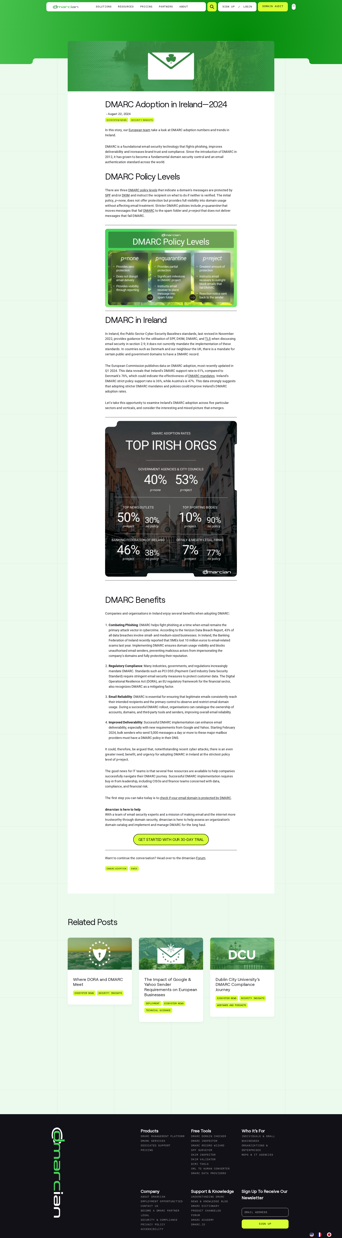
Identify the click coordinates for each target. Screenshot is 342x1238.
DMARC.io (198, 1225)
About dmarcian (153, 1197)
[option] (320, 1234)
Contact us (149, 1206)
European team (139, 130)
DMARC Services (153, 1141)
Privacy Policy (153, 1225)
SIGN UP (228, 7)
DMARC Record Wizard (207, 1146)
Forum (200, 858)
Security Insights (142, 120)
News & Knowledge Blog (209, 1201)
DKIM (126, 195)
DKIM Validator (203, 1159)
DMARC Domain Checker (208, 1136)
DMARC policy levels (142, 190)
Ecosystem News (117, 120)
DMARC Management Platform (163, 1136)
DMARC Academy (202, 1220)
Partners (166, 7)
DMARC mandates (201, 376)
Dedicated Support (155, 1146)
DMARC (148, 210)
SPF (108, 195)
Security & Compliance (159, 1220)
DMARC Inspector (204, 1141)
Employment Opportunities (162, 1201)
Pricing (146, 7)
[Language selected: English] (322, 1234)
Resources (126, 7)
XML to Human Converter (210, 1169)
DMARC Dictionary (205, 1206)
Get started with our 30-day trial (171, 839)
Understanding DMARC (207, 1197)
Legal (145, 1215)
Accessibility (152, 1229)
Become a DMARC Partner (160, 1211)
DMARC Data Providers (208, 1173)
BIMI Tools (200, 1164)
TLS (208, 339)
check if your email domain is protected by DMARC (195, 798)
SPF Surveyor (201, 1150)
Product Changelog (206, 1211)
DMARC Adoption (116, 868)
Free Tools (201, 1130)
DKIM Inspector (203, 1155)
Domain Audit (272, 6)
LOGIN (247, 7)
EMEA (134, 868)
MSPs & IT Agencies (257, 1155)
